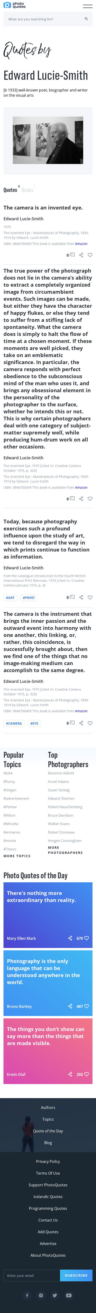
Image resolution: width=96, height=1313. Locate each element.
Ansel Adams (58, 781)
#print (29, 597)
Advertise (48, 1243)
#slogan (9, 790)
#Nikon (9, 815)
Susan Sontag (58, 790)
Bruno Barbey (19, 1006)
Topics (48, 1119)
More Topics (17, 856)
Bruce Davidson (60, 815)
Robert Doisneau (61, 832)
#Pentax (10, 806)
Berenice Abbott (61, 773)
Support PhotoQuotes (48, 1184)
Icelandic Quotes (48, 1196)
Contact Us (48, 1220)
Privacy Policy (48, 1161)
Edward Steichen (61, 798)
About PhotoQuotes (48, 1255)
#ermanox (11, 832)
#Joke (8, 773)
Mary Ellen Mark (21, 938)
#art (10, 597)
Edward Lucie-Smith (23, 218)
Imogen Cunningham (65, 840)
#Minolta (10, 823)
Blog (48, 1142)
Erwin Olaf (16, 1074)
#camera (14, 723)
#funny (9, 781)
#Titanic (9, 849)
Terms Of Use (48, 1173)
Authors (48, 1107)
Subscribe (76, 1275)
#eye (34, 723)
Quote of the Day (48, 1131)
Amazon (81, 243)
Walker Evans (58, 823)
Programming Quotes (48, 1208)
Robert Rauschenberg (65, 806)
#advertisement (16, 798)
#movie (9, 840)
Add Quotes (48, 1231)
